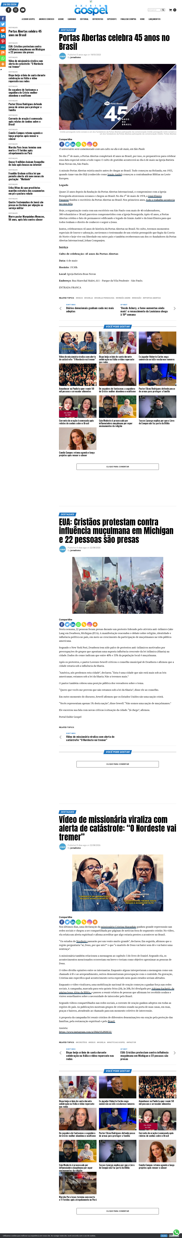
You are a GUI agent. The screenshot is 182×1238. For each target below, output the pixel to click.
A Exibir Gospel (28, 18)
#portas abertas (152, 298)
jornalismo (75, 57)
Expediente (112, 18)
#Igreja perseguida (104, 298)
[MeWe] (3, 47)
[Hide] (1, 69)
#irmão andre (123, 298)
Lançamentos (154, 18)
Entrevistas (97, 18)
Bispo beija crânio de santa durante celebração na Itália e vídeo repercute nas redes (27, 78)
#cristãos (82, 1042)
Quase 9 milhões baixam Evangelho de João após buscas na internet (26, 163)
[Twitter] (67, 144)
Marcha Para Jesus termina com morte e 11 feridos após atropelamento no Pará (25, 150)
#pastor (132, 1042)
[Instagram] (89, 144)
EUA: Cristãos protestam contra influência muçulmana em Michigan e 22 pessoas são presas (27, 49)
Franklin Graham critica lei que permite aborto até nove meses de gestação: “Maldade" (26, 176)
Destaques (13, 28)
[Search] (163, 9)
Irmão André (114, 174)
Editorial (84, 18)
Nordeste (81, 941)
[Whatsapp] (78, 144)
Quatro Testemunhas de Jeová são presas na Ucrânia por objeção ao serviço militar (26, 205)
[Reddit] (3, 30)
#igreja (89, 298)
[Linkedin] (72, 144)
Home (142, 18)
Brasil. (111, 1021)
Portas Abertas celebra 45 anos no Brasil (25, 33)
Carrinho (72, 18)
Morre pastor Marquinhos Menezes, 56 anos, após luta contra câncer (27, 218)
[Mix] (3, 53)
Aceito (164, 1236)
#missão (137, 298)
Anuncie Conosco (46, 18)
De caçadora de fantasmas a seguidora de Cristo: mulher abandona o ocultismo (23, 92)
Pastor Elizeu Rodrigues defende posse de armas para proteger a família (25, 107)
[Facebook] (61, 144)
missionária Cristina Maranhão (118, 926)
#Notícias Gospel (116, 1042)
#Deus (80, 298)
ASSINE (61, 18)
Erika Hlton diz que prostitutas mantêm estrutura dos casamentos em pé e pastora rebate (26, 190)
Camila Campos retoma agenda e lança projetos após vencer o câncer (26, 135)
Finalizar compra (128, 18)
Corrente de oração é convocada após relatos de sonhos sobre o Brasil (25, 121)
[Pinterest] (3, 41)
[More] (95, 144)
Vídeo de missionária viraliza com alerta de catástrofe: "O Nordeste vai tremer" (26, 63)
